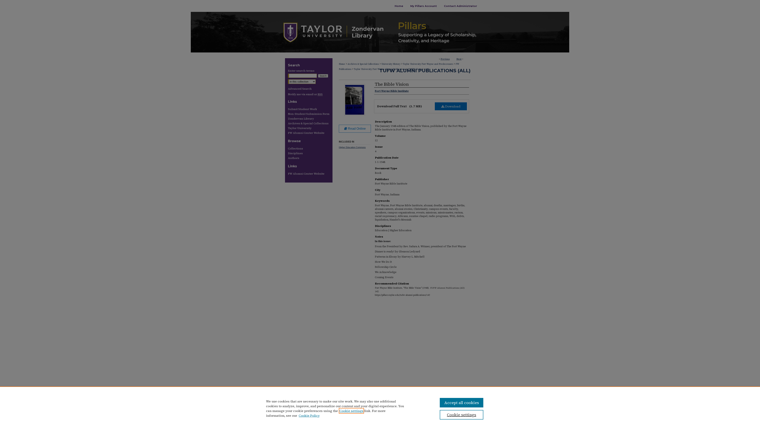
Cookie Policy (309, 415)
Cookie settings (351, 411)
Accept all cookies (461, 402)
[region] (380, 408)
